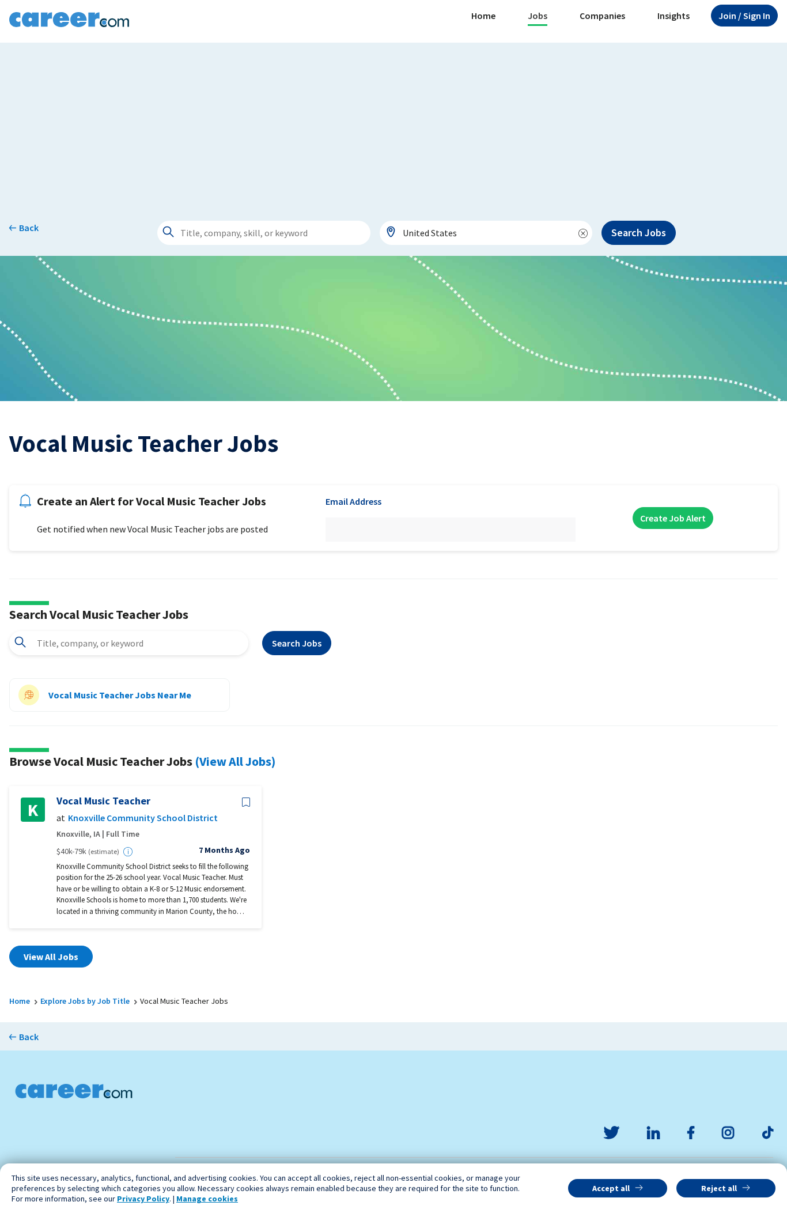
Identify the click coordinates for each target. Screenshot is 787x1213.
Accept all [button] (611, 1188)
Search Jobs (638, 232)
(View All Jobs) (235, 761)
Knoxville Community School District (143, 818)
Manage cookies (207, 1198)
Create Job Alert (673, 518)
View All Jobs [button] (51, 956)
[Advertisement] (393, 123)
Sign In (744, 15)
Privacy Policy (143, 1198)
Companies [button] (602, 15)
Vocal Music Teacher (103, 801)
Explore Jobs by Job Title (85, 1001)
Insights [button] (673, 15)
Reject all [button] (719, 1188)
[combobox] (486, 233)
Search (296, 643)
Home (483, 15)
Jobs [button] (537, 15)
